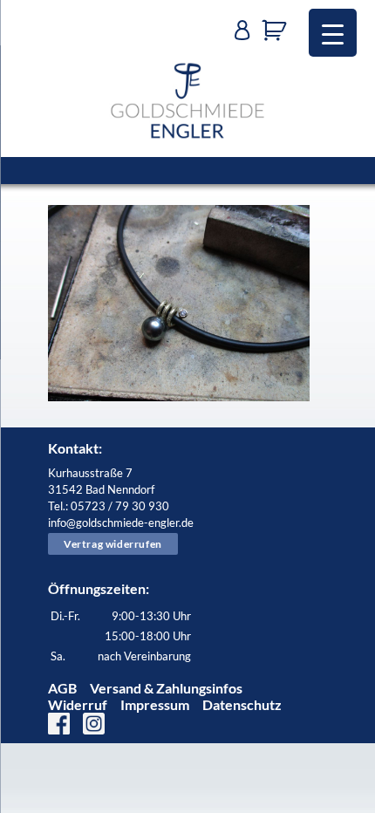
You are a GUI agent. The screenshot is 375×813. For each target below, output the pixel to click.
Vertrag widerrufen (113, 543)
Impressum (154, 704)
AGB (62, 688)
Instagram (94, 723)
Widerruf (77, 704)
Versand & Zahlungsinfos (166, 688)
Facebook (59, 723)
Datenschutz (242, 704)
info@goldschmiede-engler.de (121, 522)
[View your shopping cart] (279, 30)
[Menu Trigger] (333, 33)
